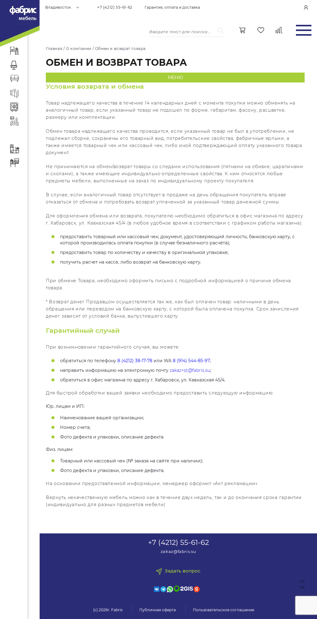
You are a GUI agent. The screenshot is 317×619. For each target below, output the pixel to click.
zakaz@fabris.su (178, 551)
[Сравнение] (279, 30)
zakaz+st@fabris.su (190, 370)
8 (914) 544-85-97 (191, 360)
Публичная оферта (157, 610)
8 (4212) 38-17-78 (134, 360)
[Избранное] (260, 30)
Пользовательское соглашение (223, 610)
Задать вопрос (183, 571)
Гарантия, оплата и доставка (172, 7)
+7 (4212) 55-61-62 (114, 7)
